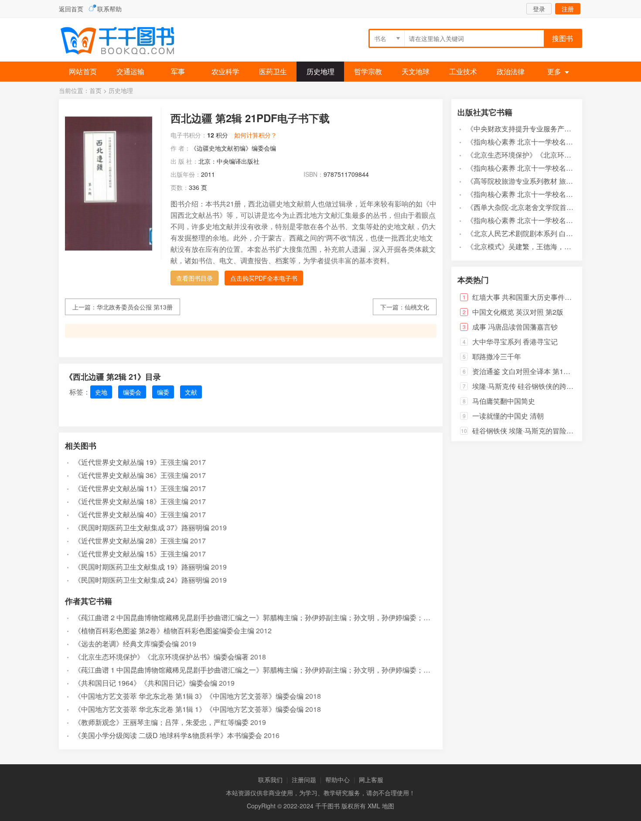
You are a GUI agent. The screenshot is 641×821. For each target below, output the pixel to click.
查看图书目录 (194, 278)
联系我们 (270, 779)
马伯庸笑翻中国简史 (503, 401)
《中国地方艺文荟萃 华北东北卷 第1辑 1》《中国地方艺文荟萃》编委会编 (188, 709)
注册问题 (304, 779)
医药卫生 (273, 71)
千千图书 (124, 42)
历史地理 (320, 71)
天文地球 (416, 71)
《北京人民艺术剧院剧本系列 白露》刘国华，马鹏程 (548, 233)
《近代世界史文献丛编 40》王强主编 (131, 514)
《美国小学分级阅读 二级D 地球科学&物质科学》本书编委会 (168, 735)
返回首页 (71, 8)
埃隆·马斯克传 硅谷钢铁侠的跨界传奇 (529, 386)
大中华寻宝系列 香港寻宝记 (515, 342)
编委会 (132, 392)
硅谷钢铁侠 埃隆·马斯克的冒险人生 (526, 431)
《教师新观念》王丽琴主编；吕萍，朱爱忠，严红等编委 (161, 722)
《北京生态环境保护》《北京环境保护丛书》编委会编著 (161, 657)
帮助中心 (337, 779)
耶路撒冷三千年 (496, 356)
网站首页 (83, 71)
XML (374, 805)
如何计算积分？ (255, 135)
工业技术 (463, 71)
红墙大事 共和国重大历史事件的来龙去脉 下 (540, 297)
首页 (95, 90)
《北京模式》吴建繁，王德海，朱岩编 (526, 246)
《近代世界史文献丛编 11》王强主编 (131, 488)
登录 (539, 8)
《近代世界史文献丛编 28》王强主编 (131, 541)
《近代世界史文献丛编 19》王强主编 (131, 462)
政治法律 (511, 71)
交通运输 (130, 71)
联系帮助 (109, 8)
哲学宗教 (368, 71)
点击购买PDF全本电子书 (263, 278)
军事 (178, 71)
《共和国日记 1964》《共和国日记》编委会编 (145, 683)
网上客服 (371, 779)
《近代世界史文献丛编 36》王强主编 (131, 475)
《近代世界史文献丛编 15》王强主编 (131, 554)
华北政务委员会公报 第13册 (135, 306)
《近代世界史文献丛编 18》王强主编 (131, 501)
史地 (101, 392)
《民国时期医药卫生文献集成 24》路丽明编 (141, 580)
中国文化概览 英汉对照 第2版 (517, 312)
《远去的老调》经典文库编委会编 (126, 644)
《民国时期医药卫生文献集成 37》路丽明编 (141, 527)
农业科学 (225, 71)
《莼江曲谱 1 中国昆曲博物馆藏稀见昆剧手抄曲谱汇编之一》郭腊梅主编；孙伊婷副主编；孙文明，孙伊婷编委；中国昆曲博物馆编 (276, 670)
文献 (191, 392)
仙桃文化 (417, 306)
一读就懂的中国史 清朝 (508, 416)
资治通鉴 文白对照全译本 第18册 (523, 371)
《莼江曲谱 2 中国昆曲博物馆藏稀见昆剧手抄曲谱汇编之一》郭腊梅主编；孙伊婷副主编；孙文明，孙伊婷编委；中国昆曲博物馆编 (276, 617)
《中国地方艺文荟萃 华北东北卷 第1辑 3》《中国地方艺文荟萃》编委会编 (188, 696)
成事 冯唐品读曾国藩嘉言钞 (515, 327)
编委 (163, 392)
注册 (568, 8)
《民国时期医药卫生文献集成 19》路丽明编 (141, 567)
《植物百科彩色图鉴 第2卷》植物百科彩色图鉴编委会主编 (164, 630)
